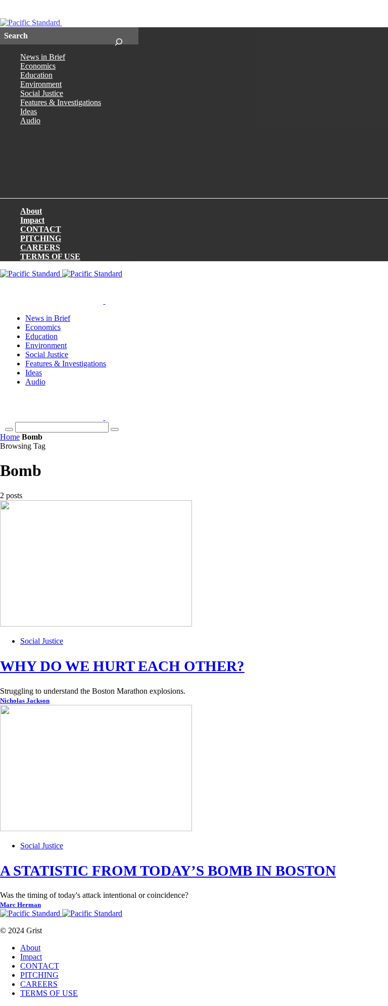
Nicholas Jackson (25, 700)
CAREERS (40, 247)
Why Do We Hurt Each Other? (122, 666)
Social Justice (41, 93)
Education (36, 75)
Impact (32, 220)
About (31, 211)
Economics (38, 66)
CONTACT (40, 229)
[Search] (118, 35)
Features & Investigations (60, 102)
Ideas (28, 111)
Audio (30, 120)
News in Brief (42, 57)
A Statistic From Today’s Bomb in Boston (168, 871)
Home (10, 437)
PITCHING (40, 238)
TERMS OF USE (50, 256)
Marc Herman (20, 904)
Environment (41, 84)
